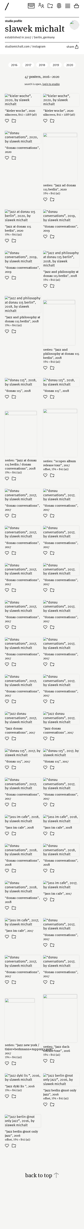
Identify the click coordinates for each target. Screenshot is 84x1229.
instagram (38, 46)
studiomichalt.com (17, 46)
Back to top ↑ (42, 1175)
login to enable (51, 84)
